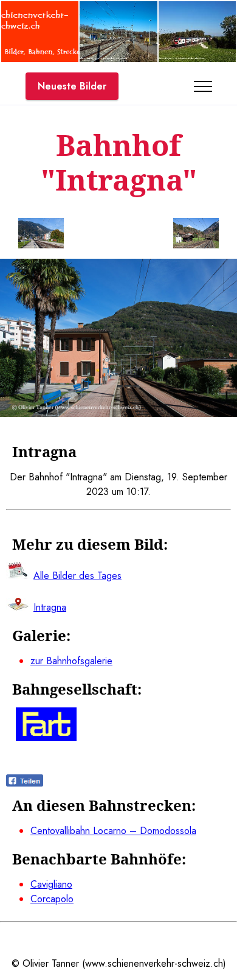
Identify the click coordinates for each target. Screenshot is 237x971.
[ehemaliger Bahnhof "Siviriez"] (118, 59)
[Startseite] (39, 59)
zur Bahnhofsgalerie (71, 661)
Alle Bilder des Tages (77, 576)
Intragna (49, 607)
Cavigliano (51, 884)
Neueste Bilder (72, 86)
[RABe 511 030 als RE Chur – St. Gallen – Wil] (197, 59)
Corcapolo (52, 899)
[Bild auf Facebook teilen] (24, 783)
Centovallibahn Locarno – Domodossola (113, 831)
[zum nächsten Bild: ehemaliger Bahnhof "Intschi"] (196, 235)
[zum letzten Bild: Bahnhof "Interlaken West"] (41, 235)
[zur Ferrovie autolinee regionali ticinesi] (46, 738)
